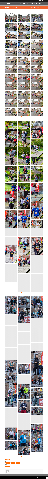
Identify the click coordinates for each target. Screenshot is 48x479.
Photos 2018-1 (13, 462)
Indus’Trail (28, 3)
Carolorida (40, 3)
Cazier (32, 3)
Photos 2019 (7, 459)
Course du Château (34, 7)
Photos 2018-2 (18, 462)
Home (30, 7)
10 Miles (24, 3)
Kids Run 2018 (8, 462)
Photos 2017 (7, 466)
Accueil (21, 3)
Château (35, 3)
